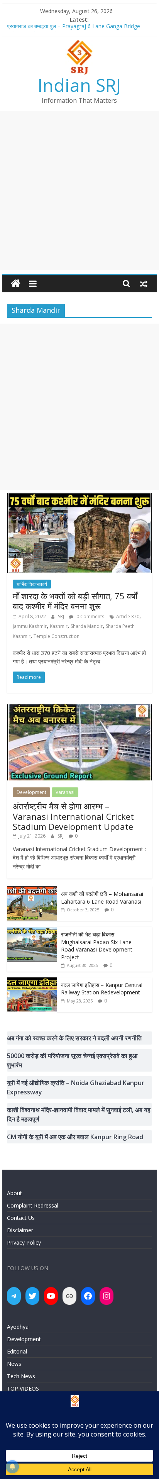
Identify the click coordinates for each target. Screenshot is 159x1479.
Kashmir (59, 626)
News (14, 1363)
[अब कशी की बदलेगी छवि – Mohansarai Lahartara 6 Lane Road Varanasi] (32, 890)
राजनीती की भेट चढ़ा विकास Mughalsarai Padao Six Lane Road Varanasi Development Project (96, 946)
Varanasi (65, 792)
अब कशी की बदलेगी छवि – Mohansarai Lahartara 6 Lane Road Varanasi (102, 897)
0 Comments (89, 616)
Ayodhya (18, 1326)
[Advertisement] (79, 190)
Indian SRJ (79, 85)
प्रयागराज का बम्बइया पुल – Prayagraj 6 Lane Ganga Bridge (73, 28)
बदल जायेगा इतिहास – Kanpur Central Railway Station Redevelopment (101, 988)
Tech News (21, 1376)
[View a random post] (143, 283)
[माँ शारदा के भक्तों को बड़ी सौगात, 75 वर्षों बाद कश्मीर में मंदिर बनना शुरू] (79, 497)
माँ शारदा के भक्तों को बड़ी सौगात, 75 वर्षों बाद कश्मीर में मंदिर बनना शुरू (75, 601)
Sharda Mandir (87, 626)
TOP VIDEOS (23, 1388)
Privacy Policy (24, 1242)
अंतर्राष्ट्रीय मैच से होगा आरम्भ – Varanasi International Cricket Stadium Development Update (73, 816)
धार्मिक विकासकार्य (32, 584)
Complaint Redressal (32, 1205)
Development (31, 792)
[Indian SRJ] (15, 283)
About (14, 1193)
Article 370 (127, 616)
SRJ (61, 616)
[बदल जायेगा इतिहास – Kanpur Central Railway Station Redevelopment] (32, 981)
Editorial (17, 1351)
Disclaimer (20, 1230)
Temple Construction (57, 636)
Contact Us (21, 1217)
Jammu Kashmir (30, 626)
